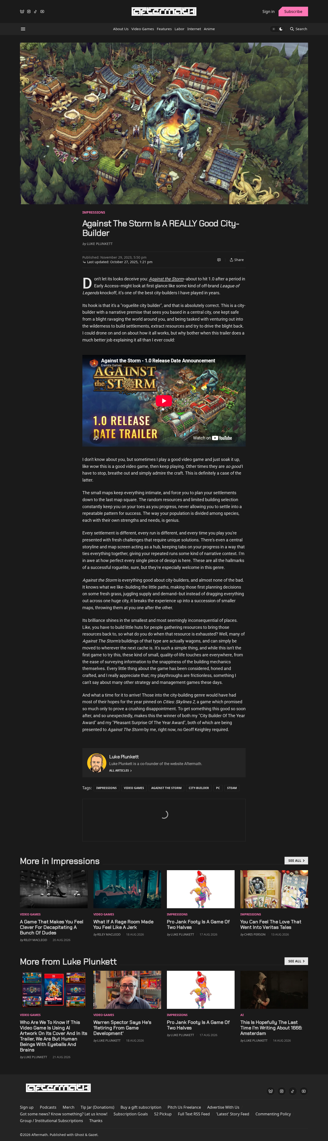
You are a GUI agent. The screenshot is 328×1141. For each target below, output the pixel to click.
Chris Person (255, 934)
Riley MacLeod (35, 940)
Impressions (93, 212)
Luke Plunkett (100, 243)
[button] (27, 1107)
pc (218, 788)
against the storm (166, 788)
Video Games (134, 788)
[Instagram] (29, 11)
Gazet (92, 1134)
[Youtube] (42, 11)
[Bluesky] (22, 11)
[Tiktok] (35, 11)
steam (232, 788)
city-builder (199, 788)
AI (242, 1015)
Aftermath (39, 1134)
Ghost (79, 1134)
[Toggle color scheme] (277, 29)
